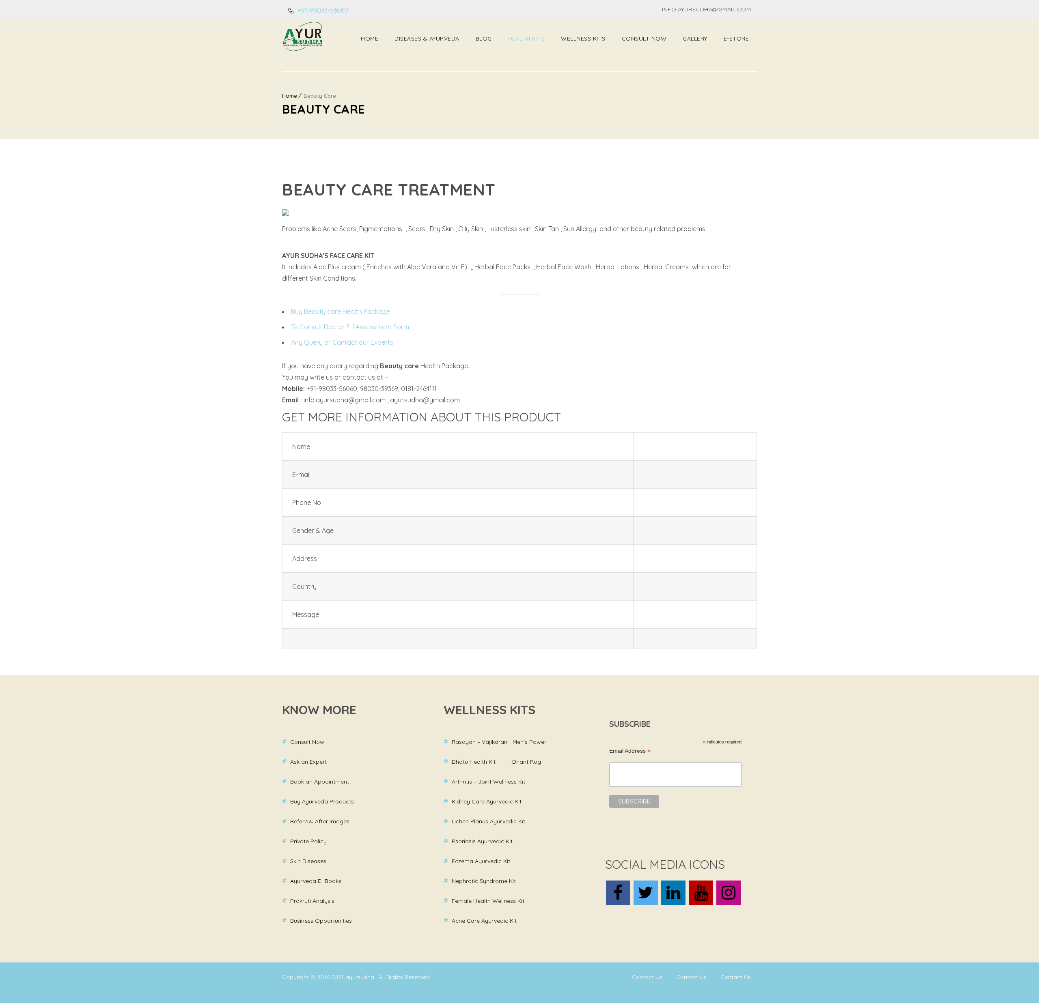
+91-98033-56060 (322, 10)
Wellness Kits (583, 38)
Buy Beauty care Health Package (340, 311)
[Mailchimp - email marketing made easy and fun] (681, 836)
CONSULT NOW (644, 38)
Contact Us (647, 977)
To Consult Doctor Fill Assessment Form (350, 327)
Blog (484, 38)
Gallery (695, 38)
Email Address (630, 751)
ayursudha (360, 977)
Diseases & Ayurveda (426, 38)
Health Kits (526, 38)
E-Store (736, 38)
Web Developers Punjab (312, 988)
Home (369, 38)
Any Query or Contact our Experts (342, 342)
